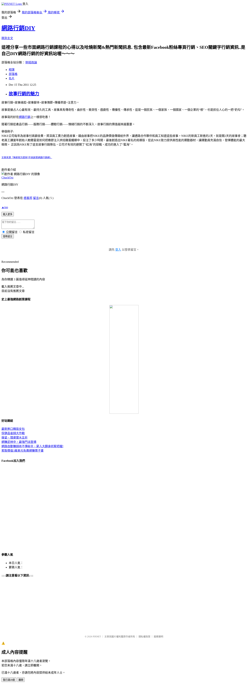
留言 (36, 198)
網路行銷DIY (18, 28)
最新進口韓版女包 (13, 428)
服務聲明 (158, 636)
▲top (4, 207)
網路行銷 (25, 117)
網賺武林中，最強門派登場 (18, 441)
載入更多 (7, 214)
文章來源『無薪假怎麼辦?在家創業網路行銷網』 (26, 157)
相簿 (12, 69)
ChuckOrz (7, 177)
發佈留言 (7, 236)
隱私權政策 (144, 636)
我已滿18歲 (9, 679)
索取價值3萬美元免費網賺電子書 (22, 450)
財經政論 (31, 62)
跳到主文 (7, 38)
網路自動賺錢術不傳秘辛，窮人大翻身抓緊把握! (32, 446)
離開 (21, 679)
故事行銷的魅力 (24, 93)
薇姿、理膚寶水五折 (14, 437)
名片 (12, 78)
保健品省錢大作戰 (13, 433)
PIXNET (97, 636)
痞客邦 (28, 198)
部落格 (13, 74)
